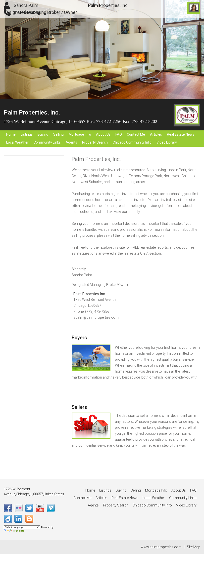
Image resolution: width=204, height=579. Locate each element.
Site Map (193, 547)
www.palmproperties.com (161, 547)
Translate (18, 530)
